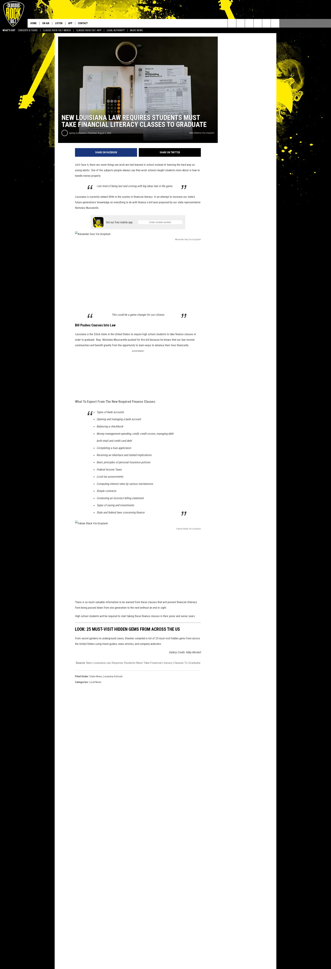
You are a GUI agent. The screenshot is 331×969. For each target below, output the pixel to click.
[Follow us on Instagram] (258, 23)
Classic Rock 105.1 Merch (57, 30)
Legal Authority (116, 30)
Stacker (129, 638)
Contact (83, 23)
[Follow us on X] (275, 23)
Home (33, 23)
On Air (45, 23)
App (70, 23)
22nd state (100, 334)
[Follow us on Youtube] (266, 23)
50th (111, 196)
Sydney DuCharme (77, 133)
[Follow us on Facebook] (249, 23)
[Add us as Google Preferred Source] (240, 23)
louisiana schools (113, 676)
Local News (95, 682)
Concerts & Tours (28, 30)
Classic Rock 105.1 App (88, 30)
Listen (58, 23)
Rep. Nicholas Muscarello (111, 339)
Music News (136, 30)
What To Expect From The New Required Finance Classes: (115, 402)
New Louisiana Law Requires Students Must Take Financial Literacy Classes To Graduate (143, 663)
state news (95, 676)
